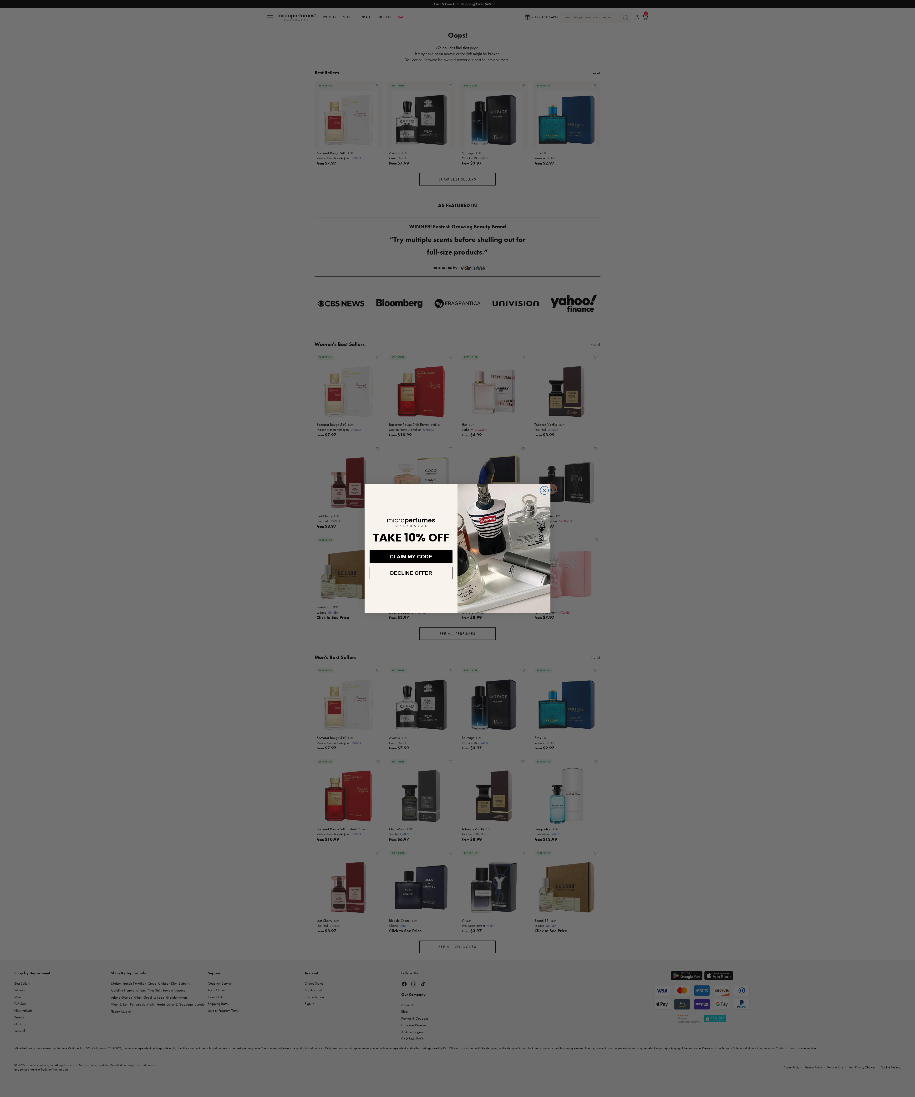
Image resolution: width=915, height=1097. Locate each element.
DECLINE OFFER (411, 573)
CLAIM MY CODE (411, 557)
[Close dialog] (544, 490)
